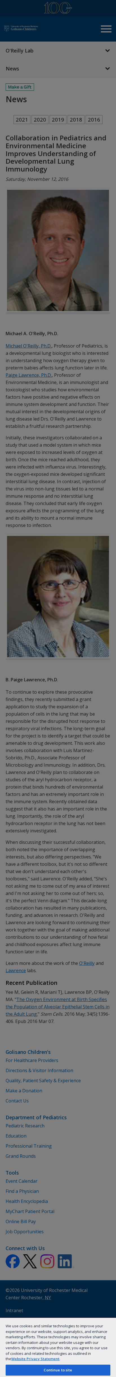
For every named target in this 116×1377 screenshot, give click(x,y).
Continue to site (58, 1370)
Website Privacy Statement (35, 1358)
